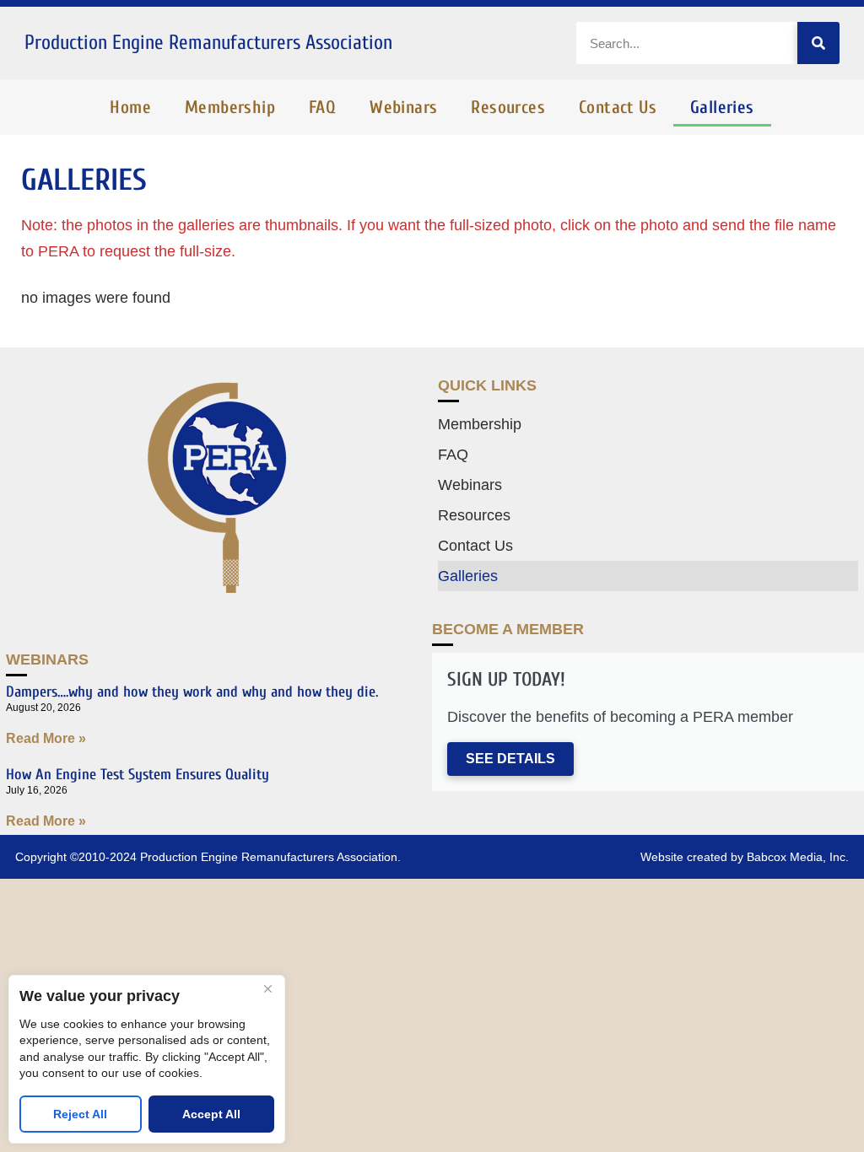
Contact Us (617, 107)
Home (130, 107)
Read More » (46, 738)
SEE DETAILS (510, 758)
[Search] (818, 43)
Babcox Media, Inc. (798, 857)
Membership (230, 107)
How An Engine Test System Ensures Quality (137, 774)
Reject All (80, 1114)
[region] (146, 1059)
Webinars (403, 107)
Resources (508, 107)
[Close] (267, 989)
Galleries (722, 107)
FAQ (322, 107)
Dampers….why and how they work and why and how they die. (192, 692)
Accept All (211, 1114)
